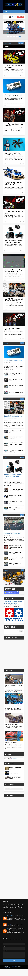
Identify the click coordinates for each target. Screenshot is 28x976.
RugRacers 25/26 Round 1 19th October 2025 (15, 564)
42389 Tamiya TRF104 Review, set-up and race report (16, 374)
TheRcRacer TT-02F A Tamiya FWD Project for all (14, 32)
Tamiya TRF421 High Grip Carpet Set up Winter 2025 (16, 437)
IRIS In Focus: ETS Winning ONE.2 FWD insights (12, 329)
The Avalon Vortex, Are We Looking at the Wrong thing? (13, 183)
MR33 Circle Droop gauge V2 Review (16, 392)
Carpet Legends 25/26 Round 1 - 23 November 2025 (16, 558)
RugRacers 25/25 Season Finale (12, 533)
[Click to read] (14, 27)
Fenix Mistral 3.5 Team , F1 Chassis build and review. (15, 380)
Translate (15, 758)
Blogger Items (7, 967)
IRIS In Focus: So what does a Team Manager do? (13, 125)
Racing (5, 515)
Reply (23, 75)
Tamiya (5, 457)
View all (21, 43)
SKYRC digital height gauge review (13, 95)
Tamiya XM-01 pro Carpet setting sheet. (15, 431)
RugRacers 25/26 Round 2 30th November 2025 (15, 553)
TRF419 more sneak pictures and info (12, 705)
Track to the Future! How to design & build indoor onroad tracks (14, 270)
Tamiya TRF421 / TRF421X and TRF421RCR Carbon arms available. (13, 154)
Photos (6, 570)
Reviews (6, 343)
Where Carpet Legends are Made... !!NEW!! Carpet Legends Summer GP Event (15, 547)
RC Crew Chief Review (13, 773)
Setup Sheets (7, 399)
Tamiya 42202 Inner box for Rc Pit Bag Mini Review (16, 768)
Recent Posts (7, 43)
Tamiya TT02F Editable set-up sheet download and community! (13, 300)
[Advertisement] (14, 847)
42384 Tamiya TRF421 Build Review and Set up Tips (16, 451)
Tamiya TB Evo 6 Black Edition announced (15, 777)
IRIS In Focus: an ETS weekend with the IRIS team (13, 66)
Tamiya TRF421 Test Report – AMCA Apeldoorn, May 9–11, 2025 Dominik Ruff (16, 444)
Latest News (21, 17)
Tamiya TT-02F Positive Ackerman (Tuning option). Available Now (13, 241)
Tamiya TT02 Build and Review (11, 742)
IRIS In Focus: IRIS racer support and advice (13, 212)
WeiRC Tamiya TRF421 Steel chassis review (16, 386)
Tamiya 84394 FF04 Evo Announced (12, 724)
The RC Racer (14, 966)
